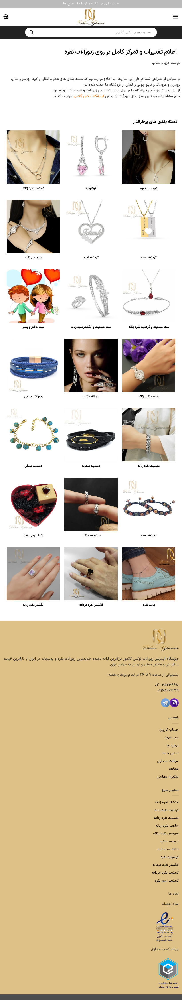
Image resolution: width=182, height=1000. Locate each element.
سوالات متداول (167, 761)
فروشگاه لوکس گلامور (89, 96)
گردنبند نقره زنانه (166, 810)
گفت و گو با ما (87, 3)
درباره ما (172, 745)
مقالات (174, 769)
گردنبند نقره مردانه (165, 872)
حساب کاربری (110, 3)
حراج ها (68, 3)
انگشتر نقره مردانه (165, 865)
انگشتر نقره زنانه (167, 802)
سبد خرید (171, 737)
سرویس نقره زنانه (166, 833)
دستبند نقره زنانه (166, 818)
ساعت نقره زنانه (167, 825)
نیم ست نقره (169, 841)
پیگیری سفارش (168, 776)
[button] (175, 17)
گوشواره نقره (169, 857)
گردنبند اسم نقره (167, 880)
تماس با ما (170, 753)
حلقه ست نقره (167, 849)
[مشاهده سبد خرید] (5, 17)
